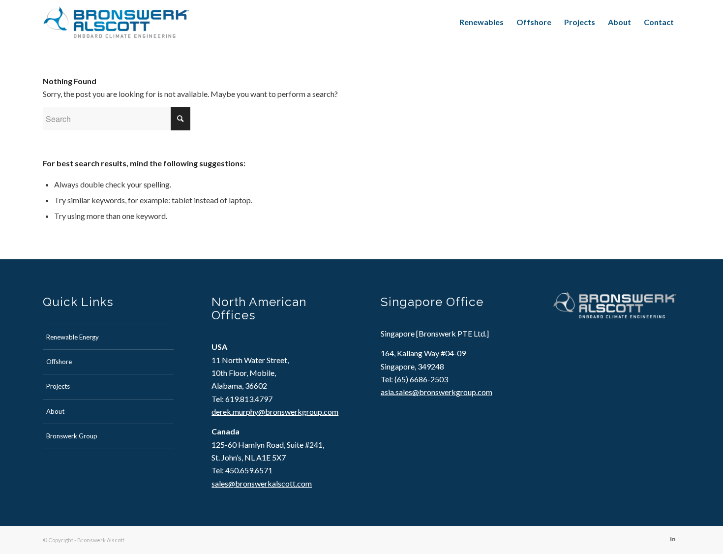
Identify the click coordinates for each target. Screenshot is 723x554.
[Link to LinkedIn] (672, 538)
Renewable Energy (72, 337)
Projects (58, 386)
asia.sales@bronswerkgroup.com (436, 392)
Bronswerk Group (71, 436)
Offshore (59, 362)
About (55, 411)
